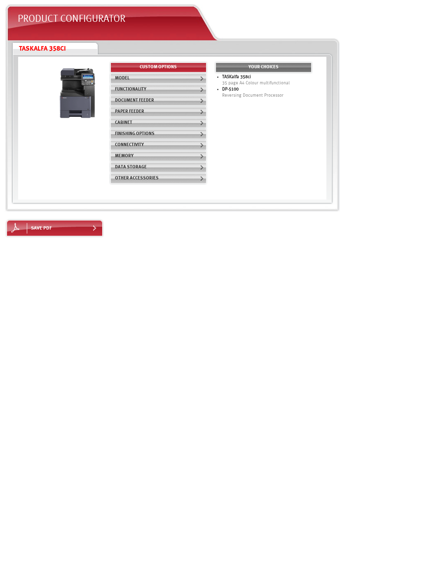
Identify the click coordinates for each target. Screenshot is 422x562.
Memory (124, 156)
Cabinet (123, 123)
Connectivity (129, 145)
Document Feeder (134, 100)
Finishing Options (135, 134)
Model (122, 78)
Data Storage (131, 167)
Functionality (130, 89)
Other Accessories (137, 178)
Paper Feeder (129, 111)
